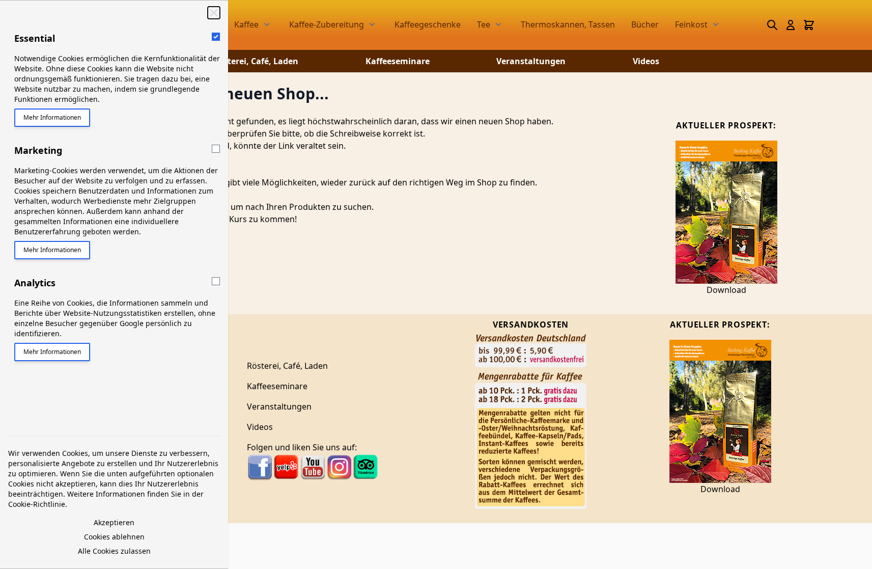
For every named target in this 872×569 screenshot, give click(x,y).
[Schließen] (214, 13)
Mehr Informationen (52, 117)
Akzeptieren (114, 522)
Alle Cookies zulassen (114, 551)
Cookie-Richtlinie (36, 504)
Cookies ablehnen (114, 536)
